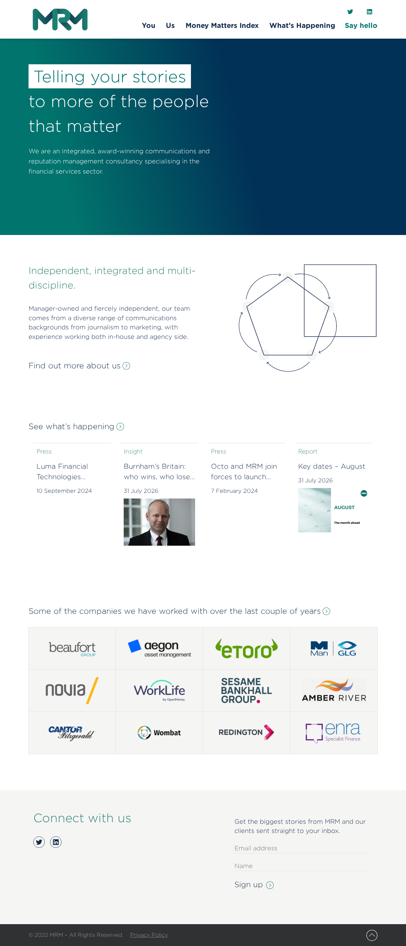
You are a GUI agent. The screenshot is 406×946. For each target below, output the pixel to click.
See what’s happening (72, 426)
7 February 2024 (234, 491)
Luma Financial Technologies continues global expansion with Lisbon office (64, 472)
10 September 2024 (64, 491)
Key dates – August (331, 466)
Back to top (371, 935)
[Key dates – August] (334, 510)
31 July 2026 (141, 491)
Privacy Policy (149, 935)
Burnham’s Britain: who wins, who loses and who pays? (158, 472)
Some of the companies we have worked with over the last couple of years (175, 611)
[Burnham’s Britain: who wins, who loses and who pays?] (159, 522)
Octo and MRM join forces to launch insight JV (244, 472)
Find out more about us (75, 365)
